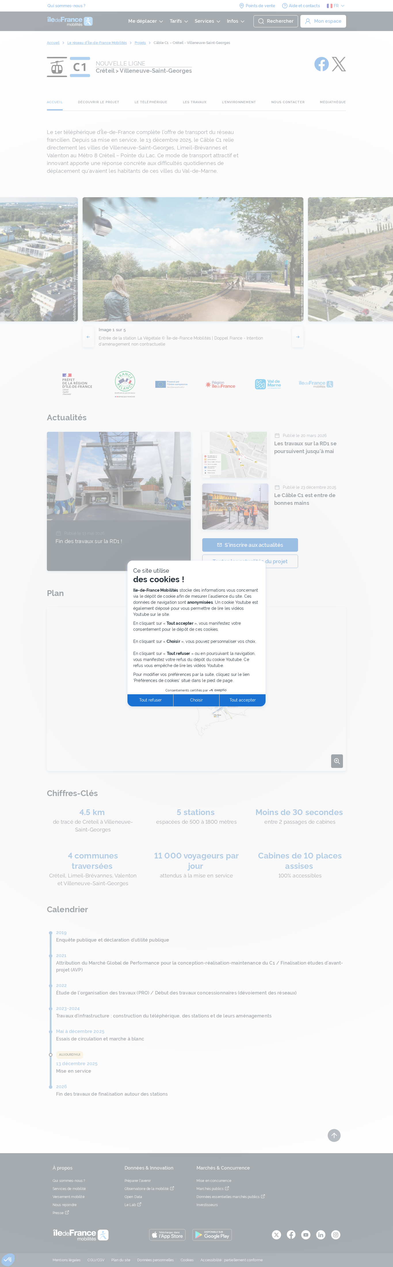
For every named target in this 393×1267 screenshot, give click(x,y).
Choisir (196, 700)
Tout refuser (150, 700)
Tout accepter (243, 700)
